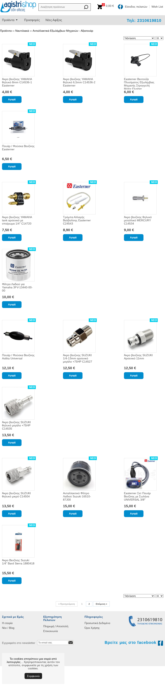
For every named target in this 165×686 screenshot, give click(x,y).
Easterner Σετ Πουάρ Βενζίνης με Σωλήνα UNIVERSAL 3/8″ (137, 496)
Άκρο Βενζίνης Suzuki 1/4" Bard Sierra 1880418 (18, 562)
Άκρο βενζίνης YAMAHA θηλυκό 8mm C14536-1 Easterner (17, 82)
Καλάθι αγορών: (109, 5)
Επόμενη (101, 604)
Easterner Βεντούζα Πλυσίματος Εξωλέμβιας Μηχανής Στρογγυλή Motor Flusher (139, 83)
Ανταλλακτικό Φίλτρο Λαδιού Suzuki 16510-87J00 (77, 496)
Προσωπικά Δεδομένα (97, 623)
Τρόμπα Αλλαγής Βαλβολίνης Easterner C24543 (77, 220)
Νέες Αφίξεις (53, 20)
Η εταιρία (7, 623)
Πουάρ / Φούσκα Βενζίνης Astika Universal (18, 357)
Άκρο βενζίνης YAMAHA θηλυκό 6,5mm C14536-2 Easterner (79, 82)
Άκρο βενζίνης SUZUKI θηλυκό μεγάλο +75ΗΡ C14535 (16, 425)
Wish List (157, 6)
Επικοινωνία (50, 631)
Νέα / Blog (8, 627)
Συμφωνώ (33, 676)
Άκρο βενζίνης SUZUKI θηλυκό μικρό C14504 (16, 495)
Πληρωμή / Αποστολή (55, 626)
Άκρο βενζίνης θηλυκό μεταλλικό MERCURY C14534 (138, 220)
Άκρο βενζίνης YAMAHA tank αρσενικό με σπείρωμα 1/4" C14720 (17, 220)
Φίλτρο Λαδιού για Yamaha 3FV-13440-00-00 (17, 287)
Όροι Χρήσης (92, 627)
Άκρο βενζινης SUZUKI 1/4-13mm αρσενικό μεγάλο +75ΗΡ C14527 (77, 358)
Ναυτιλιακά (22, 30)
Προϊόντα (8, 20)
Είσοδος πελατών (136, 6)
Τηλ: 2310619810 (144, 20)
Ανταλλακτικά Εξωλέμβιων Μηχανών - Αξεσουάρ (63, 30)
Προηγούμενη (66, 604)
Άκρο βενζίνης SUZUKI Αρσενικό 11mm (138, 357)
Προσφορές (32, 20)
